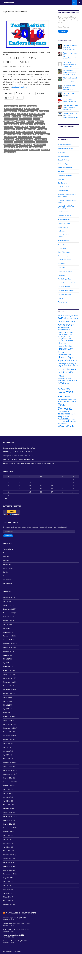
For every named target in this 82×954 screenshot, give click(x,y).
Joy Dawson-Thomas (37, 126)
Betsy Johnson (32, 111)
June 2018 (6, 624)
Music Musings (8, 568)
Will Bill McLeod (10, 152)
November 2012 (8, 866)
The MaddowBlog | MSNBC (67, 283)
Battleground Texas (64, 329)
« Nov (5, 498)
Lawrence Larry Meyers (24, 131)
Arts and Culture (8, 549)
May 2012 (6, 889)
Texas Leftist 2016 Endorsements (19, 60)
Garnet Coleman (25, 119)
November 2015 (8, 728)
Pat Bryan (37, 137)
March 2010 (7, 901)
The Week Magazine (64, 294)
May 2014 (6, 797)
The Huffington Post (64, 279)
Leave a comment (25, 66)
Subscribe (62, 31)
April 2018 (6, 628)
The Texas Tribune (64, 286)
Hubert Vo (39, 121)
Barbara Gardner (10, 111)
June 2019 (6, 601)
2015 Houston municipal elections (68, 320)
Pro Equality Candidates (25, 139)
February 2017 (8, 670)
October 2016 (7, 686)
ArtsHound (61, 152)
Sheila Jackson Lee (26, 144)
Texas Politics (39, 53)
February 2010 (8, 904)
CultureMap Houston (65, 175)
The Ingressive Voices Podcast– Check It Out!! (18, 456)
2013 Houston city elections (68, 316)
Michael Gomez (28, 134)
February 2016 (8, 716)
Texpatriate (61, 275)
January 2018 (7, 640)
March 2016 (7, 713)
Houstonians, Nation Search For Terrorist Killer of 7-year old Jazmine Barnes (28, 463)
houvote (30, 121)
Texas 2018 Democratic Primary (67, 399)
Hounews (69, 341)
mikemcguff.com (63, 240)
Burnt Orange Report (65, 167)
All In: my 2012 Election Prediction (69, 100)
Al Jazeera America (64, 144)
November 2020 (8, 597)
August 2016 (7, 693)
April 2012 (6, 893)
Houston (6, 53)
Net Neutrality (73, 380)
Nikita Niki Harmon (25, 137)
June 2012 (6, 885)
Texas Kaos (61, 267)
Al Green (23, 106)
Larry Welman (9, 131)
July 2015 (6, 743)
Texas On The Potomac (65, 271)
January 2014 (7, 812)
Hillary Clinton (62, 341)
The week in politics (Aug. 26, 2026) (14, 918)
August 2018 (7, 620)
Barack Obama (63, 327)
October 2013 (7, 824)
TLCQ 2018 (71, 419)
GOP (69, 336)
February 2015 (8, 762)
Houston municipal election (67, 363)
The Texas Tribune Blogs (66, 290)
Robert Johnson (42, 142)
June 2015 (6, 747)
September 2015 (8, 736)
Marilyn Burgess (40, 131)
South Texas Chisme (64, 260)
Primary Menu (79, 2)
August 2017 (7, 651)
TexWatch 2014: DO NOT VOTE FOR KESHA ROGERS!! (70, 47)
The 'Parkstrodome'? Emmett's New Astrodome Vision (70, 80)
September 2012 (8, 874)
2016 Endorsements (11, 106)
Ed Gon (7, 116)
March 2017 (7, 666)
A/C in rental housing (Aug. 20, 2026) (15, 941)
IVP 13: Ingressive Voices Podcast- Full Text (17, 452)
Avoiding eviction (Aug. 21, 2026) (14, 935)
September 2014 (8, 782)
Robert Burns (30, 142)
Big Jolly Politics (63, 160)
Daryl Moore (22, 114)
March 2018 (7, 632)
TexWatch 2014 (63, 419)
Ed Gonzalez (16, 116)
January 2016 (7, 720)
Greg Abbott (62, 339)
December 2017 (8, 643)
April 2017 (6, 663)
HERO (69, 339)
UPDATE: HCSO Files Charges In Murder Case (18, 459)
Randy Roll (19, 142)
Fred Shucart (38, 116)
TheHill (60, 298)
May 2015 (6, 751)
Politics (26, 53)
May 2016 (6, 705)
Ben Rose (22, 111)
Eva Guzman (27, 116)
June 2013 (6, 839)
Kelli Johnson (9, 129)
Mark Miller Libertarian (12, 134)
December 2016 (8, 678)
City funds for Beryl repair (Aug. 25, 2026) (17, 923)
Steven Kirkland (22, 147)
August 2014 (7, 785)
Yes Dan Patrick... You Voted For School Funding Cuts (70, 107)
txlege (74, 421)
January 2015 (7, 766)
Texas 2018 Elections (67, 401)
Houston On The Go (64, 215)
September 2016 (8, 690)
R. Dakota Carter (41, 139)
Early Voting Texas (62, 336)
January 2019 (7, 605)
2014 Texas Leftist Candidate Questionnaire (69, 87)
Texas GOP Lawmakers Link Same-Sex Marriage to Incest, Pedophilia (70, 56)
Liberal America (63, 227)
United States (7, 583)
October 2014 (7, 778)
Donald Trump (71, 334)
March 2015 (7, 759)
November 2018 (8, 613)
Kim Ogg (19, 129)
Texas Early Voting (36, 147)
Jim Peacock (9, 126)
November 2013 (8, 820)
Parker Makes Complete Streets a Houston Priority (69, 72)
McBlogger (61, 231)
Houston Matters (63, 212)
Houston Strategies (64, 219)
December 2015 (8, 724)
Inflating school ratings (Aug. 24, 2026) (16, 929)
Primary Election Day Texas (65, 386)
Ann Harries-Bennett (31, 108)
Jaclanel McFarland (11, 124)
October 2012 (7, 870)
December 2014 (8, 770)
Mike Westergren (10, 137)
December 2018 (8, 609)
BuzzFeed (61, 171)
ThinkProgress (62, 302)
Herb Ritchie (20, 121)
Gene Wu (36, 119)
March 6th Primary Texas (64, 378)
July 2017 (6, 655)
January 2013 (7, 858)
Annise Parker (66, 324)
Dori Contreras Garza (37, 114)
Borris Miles (44, 111)
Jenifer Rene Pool (26, 124)
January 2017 (7, 674)
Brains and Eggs (63, 164)
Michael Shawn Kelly (42, 134)
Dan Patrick (62, 334)
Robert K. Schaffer (11, 144)
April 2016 (6, 709)
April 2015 (6, 755)
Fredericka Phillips (11, 119)
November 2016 (8, 682)
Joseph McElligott (22, 126)
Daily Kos (61, 179)
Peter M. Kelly (9, 139)
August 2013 (7, 832)
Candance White (10, 114)
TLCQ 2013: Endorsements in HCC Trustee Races (70, 64)
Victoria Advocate (62, 423)
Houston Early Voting (64, 354)
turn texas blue (65, 421)
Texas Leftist (8, 2)
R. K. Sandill (8, 142)
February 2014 (8, 809)
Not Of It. (61, 244)
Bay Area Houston (64, 156)
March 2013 (7, 851)
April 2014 (6, 801)
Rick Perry (61, 389)
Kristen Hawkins (30, 129)
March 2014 (7, 805)
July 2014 (6, 789)
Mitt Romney (63, 380)
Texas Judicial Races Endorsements (16, 149)
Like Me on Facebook (66, 127)
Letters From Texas (64, 223)
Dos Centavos (62, 183)
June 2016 (6, 701)
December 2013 (8, 816)
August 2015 (7, 739)
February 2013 (8, 855)
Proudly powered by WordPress (12, 951)
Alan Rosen (32, 106)
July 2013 (6, 835)
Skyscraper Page (63, 256)
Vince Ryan (45, 149)
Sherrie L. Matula (40, 144)
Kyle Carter (42, 129)
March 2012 (7, 897)
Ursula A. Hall (34, 149)
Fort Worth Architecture (66, 187)
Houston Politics (16, 53)
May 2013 (6, 843)
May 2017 (6, 659)
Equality (6, 557)
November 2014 (8, 774)
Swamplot (61, 263)
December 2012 (8, 862)
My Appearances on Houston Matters (20, 913)
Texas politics (64, 413)
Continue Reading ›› (19, 87)
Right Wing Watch (64, 252)
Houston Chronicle (65, 346)
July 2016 (6, 697)
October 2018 (7, 617)
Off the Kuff (62, 248)
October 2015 (7, 732)
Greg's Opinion (63, 191)
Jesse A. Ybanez (39, 124)
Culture (5, 553)
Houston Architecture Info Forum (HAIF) (66, 195)
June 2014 (6, 793)
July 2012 (6, 881)
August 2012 (7, 878)
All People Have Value (65, 148)
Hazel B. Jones (9, 121)
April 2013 (6, 847)
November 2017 (8, 647)
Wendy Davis (66, 426)
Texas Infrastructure (64, 411)
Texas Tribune (73, 414)
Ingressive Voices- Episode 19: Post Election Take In (20, 448)
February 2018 (8, 636)
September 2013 (8, 828)
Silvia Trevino (9, 147)
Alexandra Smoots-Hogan (13, 108)
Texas (32, 53)
